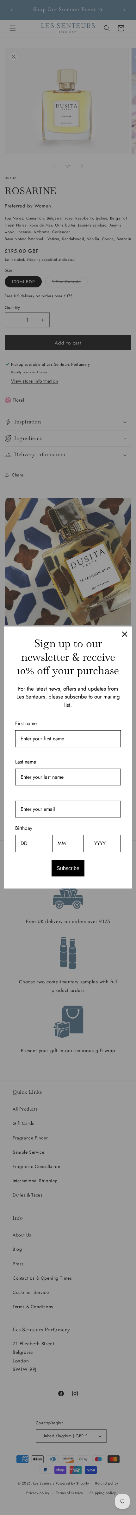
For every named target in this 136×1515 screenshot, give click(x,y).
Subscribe (68, 868)
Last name (25, 761)
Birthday (23, 828)
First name (26, 723)
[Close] (124, 634)
